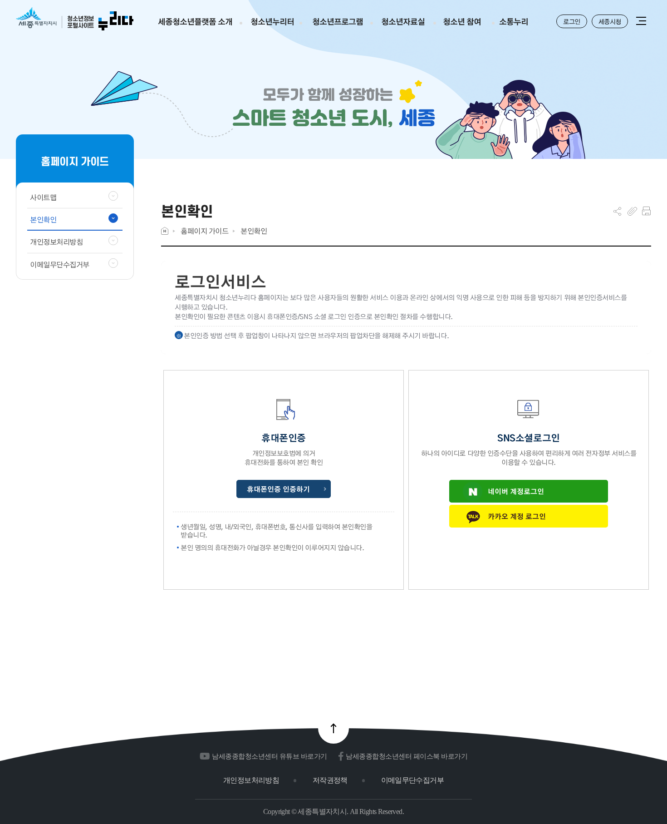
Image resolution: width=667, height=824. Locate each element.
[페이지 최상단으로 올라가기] (333, 728)
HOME (164, 231)
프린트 (646, 211)
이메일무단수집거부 (412, 780)
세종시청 (609, 21)
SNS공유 (617, 211)
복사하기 (632, 211)
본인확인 (253, 231)
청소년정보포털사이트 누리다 (74, 19)
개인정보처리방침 (251, 780)
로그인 (571, 21)
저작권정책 (330, 780)
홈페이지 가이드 (204, 231)
